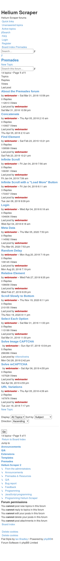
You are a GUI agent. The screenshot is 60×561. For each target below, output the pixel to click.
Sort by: (30, 417)
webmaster (10, 95)
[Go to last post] (28, 106)
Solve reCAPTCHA (14, 364)
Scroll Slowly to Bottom (17, 296)
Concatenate (10, 114)
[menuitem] (12, 25)
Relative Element (13, 273)
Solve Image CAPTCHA (17, 341)
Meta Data (8, 227)
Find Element (10, 136)
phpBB (47, 539)
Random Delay (11, 250)
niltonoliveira (22, 356)
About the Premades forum (20, 91)
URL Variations (11, 386)
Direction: (6, 421)
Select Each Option (14, 318)
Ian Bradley (21, 539)
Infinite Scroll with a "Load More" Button (29, 182)
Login (5, 205)
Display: (6, 417)
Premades (10, 60)
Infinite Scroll (10, 159)
